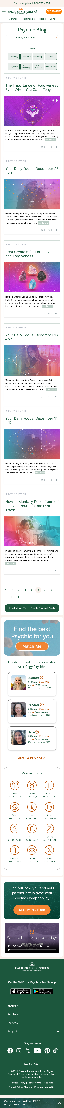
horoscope (38, 57)
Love (52, 19)
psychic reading (26, 66)
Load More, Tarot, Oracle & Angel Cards (32, 608)
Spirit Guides (38, 66)
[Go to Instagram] (19, 1051)
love (51, 57)
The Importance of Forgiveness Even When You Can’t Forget (31, 87)
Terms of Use (34, 1082)
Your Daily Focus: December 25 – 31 (32, 170)
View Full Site (30, 1064)
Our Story (13, 19)
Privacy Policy (18, 1082)
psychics (14, 67)
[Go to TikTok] (56, 1051)
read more (50, 139)
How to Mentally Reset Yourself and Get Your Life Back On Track (32, 505)
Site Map (48, 1082)
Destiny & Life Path (17, 78)
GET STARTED (54, 11)
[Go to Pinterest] (47, 1051)
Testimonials (29, 19)
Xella (31, 732)
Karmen (33, 678)
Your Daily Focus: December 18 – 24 (31, 337)
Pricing (42, 19)
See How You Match (32, 909)
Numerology (51, 67)
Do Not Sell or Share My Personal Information (32, 1087)
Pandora (34, 705)
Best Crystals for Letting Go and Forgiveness (29, 254)
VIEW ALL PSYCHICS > (31, 757)
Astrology (14, 57)
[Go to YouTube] (37, 1051)
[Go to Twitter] (28, 1051)
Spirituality (26, 57)
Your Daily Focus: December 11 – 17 (31, 420)
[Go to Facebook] (10, 1051)
